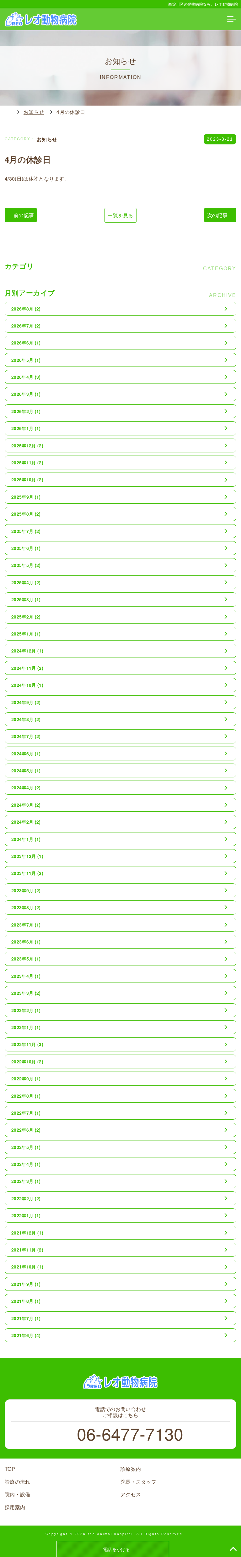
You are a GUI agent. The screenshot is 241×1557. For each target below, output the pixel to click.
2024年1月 (26, 839)
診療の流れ (17, 1481)
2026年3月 (26, 394)
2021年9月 (26, 1284)
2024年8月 (26, 719)
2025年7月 (26, 531)
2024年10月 (27, 685)
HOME (8, 112)
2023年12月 (27, 856)
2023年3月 (26, 993)
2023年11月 (27, 873)
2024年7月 (26, 736)
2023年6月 (26, 941)
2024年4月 (26, 787)
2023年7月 (26, 924)
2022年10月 (27, 1061)
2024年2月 (26, 822)
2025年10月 (27, 479)
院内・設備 (17, 1494)
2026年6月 (26, 342)
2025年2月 (26, 616)
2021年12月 (27, 1232)
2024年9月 (26, 702)
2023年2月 (26, 1010)
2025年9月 (26, 497)
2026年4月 (26, 377)
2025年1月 (26, 633)
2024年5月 (26, 770)
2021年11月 (27, 1249)
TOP (10, 1468)
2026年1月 (26, 428)
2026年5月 (26, 360)
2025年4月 (26, 582)
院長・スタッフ (138, 1481)
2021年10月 (27, 1266)
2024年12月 (27, 650)
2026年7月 (26, 325)
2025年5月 (26, 565)
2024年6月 (26, 753)
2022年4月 (26, 1164)
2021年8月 (26, 1301)
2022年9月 (26, 1078)
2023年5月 (26, 958)
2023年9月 (26, 890)
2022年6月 (26, 1130)
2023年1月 (26, 1027)
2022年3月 (26, 1181)
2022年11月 (27, 1044)
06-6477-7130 (130, 1433)
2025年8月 (26, 514)
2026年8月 (26, 308)
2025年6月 (26, 548)
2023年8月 (26, 907)
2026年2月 (26, 411)
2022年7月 (26, 1113)
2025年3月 (26, 599)
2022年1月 (26, 1215)
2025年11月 (27, 462)
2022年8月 (26, 1096)
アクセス (130, 1494)
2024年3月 (26, 805)
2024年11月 (27, 668)
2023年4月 (26, 976)
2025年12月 (27, 445)
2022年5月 (26, 1147)
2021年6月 (26, 1335)
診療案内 (130, 1468)
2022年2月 (26, 1198)
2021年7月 (26, 1318)
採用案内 (15, 1507)
